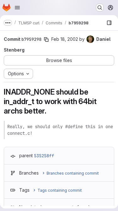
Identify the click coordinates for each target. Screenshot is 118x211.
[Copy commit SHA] (46, 39)
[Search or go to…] (100, 7)
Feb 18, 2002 (64, 39)
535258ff (44, 155)
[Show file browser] (109, 23)
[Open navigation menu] (17, 8)
